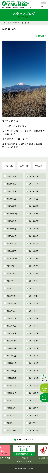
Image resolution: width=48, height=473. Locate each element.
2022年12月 (12, 341)
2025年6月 (11, 229)
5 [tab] (26, 461)
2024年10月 (12, 258)
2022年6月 (11, 363)
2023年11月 (34, 296)
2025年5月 (34, 229)
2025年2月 (11, 243)
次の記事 (38, 166)
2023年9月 (34, 303)
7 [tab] (30, 461)
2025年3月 (34, 236)
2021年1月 (33, 423)
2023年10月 (12, 303)
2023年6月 (11, 318)
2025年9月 (34, 214)
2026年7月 (34, 176)
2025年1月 (33, 243)
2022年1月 (33, 378)
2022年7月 (34, 356)
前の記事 (10, 166)
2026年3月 (34, 191)
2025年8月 (11, 221)
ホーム (3, 23)
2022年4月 (11, 371)
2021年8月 (11, 400)
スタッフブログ (13, 23)
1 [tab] (17, 461)
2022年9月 (34, 348)
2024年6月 (11, 273)
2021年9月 (33, 393)
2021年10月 (11, 393)
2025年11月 (34, 206)
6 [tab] (28, 461)
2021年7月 (33, 400)
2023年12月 (12, 296)
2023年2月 (11, 333)
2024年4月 (11, 281)
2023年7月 (34, 311)
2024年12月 (12, 251)
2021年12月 (11, 385)
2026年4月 (11, 191)
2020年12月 (12, 430)
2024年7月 (34, 266)
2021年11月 (33, 385)
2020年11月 (34, 430)
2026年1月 (33, 199)
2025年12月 (12, 206)
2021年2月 (11, 423)
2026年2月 (11, 199)
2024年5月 (34, 273)
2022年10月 (12, 348)
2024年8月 (11, 266)
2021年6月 (11, 408)
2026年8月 (11, 176)
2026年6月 (11, 184)
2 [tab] (19, 461)
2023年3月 (34, 326)
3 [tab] (21, 461)
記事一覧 (24, 166)
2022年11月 (34, 341)
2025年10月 (12, 214)
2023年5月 (34, 318)
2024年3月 (34, 281)
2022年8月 (11, 356)
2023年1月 (33, 333)
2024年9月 (34, 258)
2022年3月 (34, 371)
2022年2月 (11, 378)
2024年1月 (33, 288)
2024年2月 (11, 288)
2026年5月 (34, 184)
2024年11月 (34, 251)
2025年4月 (11, 236)
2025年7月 (34, 221)
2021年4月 (11, 415)
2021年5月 (33, 408)
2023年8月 (11, 311)
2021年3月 (33, 415)
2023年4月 (11, 326)
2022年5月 (34, 363)
